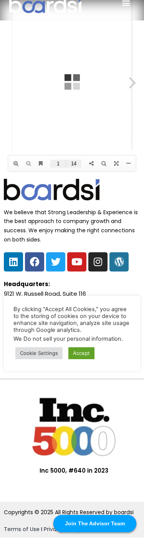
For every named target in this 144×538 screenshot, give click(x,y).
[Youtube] (76, 261)
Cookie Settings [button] (39, 353)
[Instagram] (98, 261)
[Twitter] (55, 261)
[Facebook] (34, 261)
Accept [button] (81, 353)
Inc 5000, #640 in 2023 (74, 470)
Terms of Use (22, 529)
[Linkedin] (13, 261)
